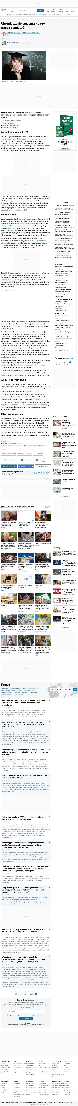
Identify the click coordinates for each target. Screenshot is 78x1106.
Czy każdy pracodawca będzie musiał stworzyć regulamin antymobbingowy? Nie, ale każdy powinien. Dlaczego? (64, 252)
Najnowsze (65, 205)
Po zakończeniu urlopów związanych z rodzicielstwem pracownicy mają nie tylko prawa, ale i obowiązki (65, 217)
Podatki (3, 1063)
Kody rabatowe (67, 1087)
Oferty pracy (67, 1094)
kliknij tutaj (34, 1025)
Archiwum (66, 1085)
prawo (31, 245)
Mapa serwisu (68, 1102)
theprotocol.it (67, 1092)
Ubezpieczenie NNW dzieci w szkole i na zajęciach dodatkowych (24, 446)
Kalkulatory (61, 264)
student (40, 453)
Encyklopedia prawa (29, 690)
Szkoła (15, 1085)
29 (70, 362)
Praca (24, 688)
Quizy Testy (58, 348)
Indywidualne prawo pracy (20, 1063)
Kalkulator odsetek (43, 1089)
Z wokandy (17, 692)
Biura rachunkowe (56, 1061)
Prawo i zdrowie (30, 1074)
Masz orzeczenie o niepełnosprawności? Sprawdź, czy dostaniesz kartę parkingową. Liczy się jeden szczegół (64, 235)
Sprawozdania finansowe (58, 1074)
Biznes (21, 14)
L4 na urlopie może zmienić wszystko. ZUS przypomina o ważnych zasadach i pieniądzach (64, 222)
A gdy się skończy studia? (11, 125)
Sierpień (70, 358)
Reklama (60, 1102)
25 (59, 362)
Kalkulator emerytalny (61, 282)
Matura (15, 1092)
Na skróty (66, 1081)
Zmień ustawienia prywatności (27, 1102)
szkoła (23, 363)
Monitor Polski (29, 1085)
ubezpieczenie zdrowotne (25, 226)
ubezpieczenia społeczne (26, 223)
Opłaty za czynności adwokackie (64, 325)
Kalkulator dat (59, 296)
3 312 (31, 994)
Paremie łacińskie (6, 694)
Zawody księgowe (5, 1071)
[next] (36, 994)
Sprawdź (65, 148)
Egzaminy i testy (18, 1089)
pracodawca (21, 208)
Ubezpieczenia (28, 19)
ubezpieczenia (6, 146)
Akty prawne (29, 1081)
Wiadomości (4, 688)
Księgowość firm (5, 1061)
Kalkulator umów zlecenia (62, 275)
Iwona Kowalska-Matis (13, 42)
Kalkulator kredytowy (60, 287)
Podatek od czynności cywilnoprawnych (61, 344)
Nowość (64, 139)
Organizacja (4, 1083)
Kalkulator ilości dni (60, 285)
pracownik (33, 201)
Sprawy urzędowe (17, 690)
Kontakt (55, 1102)
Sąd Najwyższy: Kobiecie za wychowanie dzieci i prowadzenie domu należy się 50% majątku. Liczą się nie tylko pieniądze (64, 209)
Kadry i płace (4, 1090)
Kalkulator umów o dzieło (62, 278)
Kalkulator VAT (42, 1087)
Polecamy (56, 548)
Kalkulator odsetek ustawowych (63, 289)
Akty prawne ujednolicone (32, 1092)
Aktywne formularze (65, 299)
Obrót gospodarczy (5, 1067)
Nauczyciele (17, 1087)
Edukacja (64, 14)
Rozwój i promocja (5, 1089)
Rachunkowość (4, 1065)
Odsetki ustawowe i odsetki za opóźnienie (63, 317)
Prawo (35, 14)
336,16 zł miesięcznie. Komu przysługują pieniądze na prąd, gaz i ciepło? (64, 248)
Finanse (66, 1067)
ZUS (25, 210)
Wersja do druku (10, 460)
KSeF (69, 14)
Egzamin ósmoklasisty (19, 1094)
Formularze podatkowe (69, 1090)
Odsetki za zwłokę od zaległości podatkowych (63, 321)
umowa (19, 373)
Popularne (58, 205)
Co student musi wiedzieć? (12, 121)
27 (65, 362)
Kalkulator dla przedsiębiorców (63, 271)
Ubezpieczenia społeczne (40, 19)
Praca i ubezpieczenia (44, 1067)
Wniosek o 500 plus (60, 310)
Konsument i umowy (19, 19)
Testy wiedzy (17, 1096)
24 (56, 362)
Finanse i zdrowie (43, 1072)
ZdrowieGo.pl (67, 1083)
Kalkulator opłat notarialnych (63, 291)
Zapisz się (26, 1018)
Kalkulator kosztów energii (62, 280)
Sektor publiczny (28, 14)
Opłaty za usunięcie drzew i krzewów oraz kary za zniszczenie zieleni (64, 339)
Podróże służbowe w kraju (58, 1083)
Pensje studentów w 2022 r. (12, 443)
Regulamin (40, 1102)
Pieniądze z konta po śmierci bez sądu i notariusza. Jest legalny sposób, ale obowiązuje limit (64, 239)
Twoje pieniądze (43, 14)
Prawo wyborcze (33, 692)
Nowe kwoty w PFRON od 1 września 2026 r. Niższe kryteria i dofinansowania (63, 226)
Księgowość (10, 14)
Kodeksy (28, 1094)
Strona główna (4, 19)
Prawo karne (58, 306)
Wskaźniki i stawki (57, 1081)
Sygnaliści (24, 692)
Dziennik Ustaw (30, 1083)
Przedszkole (17, 1083)
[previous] (16, 994)
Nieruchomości (56, 14)
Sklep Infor (29, 1072)
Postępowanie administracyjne (63, 304)
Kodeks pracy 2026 (65, 143)
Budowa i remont (68, 1069)
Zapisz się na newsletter (43, 460)
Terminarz (61, 358)
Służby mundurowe (6, 692)
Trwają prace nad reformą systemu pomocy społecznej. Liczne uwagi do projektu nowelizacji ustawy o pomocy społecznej (65, 243)
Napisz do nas (27, 460)
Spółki (40, 1065)
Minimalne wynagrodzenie (58, 1085)
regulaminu (26, 1015)
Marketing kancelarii (18, 694)
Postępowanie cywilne (61, 301)
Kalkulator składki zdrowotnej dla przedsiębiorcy (64, 268)
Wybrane (71, 205)
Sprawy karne (31, 688)
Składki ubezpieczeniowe (58, 1087)
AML (53, 1076)
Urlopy (15, 1069)
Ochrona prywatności (11, 1102)
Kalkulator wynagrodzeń (61, 273)
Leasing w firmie (43, 1071)
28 (67, 362)
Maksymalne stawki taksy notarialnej (62, 333)
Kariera (46, 1102)
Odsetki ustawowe (56, 1090)
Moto (50, 14)
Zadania (3, 1087)
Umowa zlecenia (8, 123)
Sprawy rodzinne (5, 690)
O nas (2, 1102)
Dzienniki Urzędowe (31, 1087)
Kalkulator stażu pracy (44, 1090)
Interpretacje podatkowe (61, 350)
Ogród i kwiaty (67, 1071)
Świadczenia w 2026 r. (61, 417)
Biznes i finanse (43, 1063)
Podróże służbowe (56, 1089)
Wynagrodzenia (17, 1065)
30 (73, 362)
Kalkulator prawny (60, 294)
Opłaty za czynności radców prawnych (62, 328)
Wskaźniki (61, 314)
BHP (15, 1071)
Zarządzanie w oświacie (19, 1090)
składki (32, 241)
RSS (50, 1102)
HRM (15, 1072)
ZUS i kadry (4, 1069)
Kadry (16, 14)
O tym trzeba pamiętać (10, 127)
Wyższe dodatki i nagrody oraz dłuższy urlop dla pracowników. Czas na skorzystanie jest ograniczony (65, 256)
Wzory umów (58, 308)
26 (62, 362)
